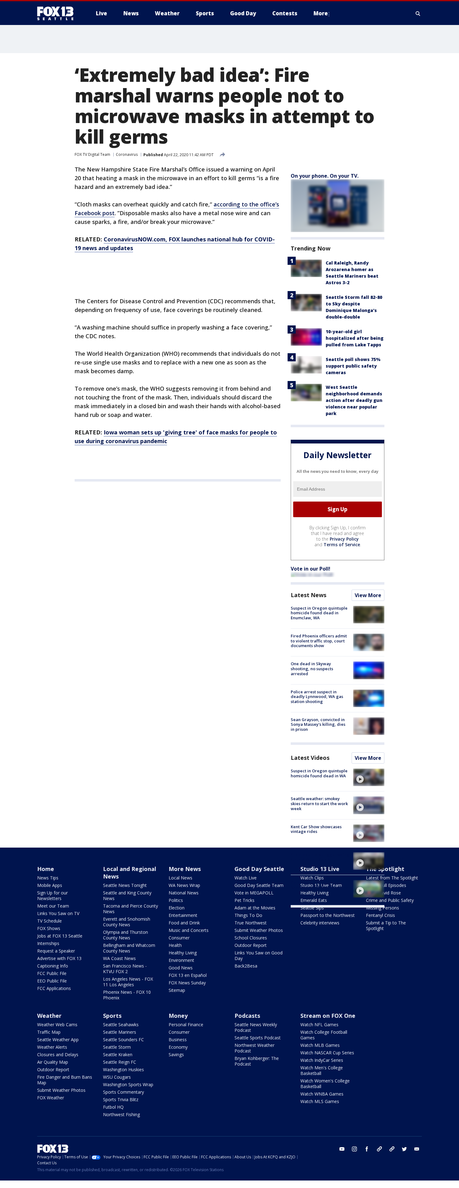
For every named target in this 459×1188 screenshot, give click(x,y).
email (417, 1149)
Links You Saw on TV (58, 913)
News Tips (47, 878)
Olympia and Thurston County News (125, 935)
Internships (48, 943)
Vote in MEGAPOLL (254, 893)
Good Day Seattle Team (259, 885)
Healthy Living (183, 953)
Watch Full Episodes (386, 885)
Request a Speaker (56, 951)
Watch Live (245, 878)
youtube (342, 1149)
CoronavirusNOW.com (134, 239)
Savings (176, 1054)
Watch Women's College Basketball (325, 1083)
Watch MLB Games (320, 1045)
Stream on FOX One (327, 1015)
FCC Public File (52, 973)
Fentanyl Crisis (380, 915)
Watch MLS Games (319, 1101)
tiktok (379, 1149)
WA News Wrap (184, 885)
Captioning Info (52, 966)
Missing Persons (382, 908)
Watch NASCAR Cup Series (327, 1053)
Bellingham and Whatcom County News (129, 948)
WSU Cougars (117, 1077)
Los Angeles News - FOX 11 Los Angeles (128, 982)
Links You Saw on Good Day (258, 955)
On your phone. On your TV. (324, 175)
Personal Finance (186, 1024)
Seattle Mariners (119, 1032)
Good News (181, 968)
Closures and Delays (57, 1054)
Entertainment (183, 915)
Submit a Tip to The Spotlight (386, 925)
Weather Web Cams (57, 1024)
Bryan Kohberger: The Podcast (256, 1061)
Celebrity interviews (319, 923)
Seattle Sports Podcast (257, 1038)
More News (185, 869)
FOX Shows (48, 928)
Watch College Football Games (323, 1035)
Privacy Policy (344, 539)
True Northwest (250, 923)
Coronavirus (127, 154)
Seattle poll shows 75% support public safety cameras (353, 365)
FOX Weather (50, 1098)
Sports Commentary (123, 1092)
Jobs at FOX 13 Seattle (59, 936)
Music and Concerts (189, 930)
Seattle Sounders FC (123, 1039)
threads (392, 1149)
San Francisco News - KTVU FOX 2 (125, 968)
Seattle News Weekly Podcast (255, 1027)
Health (175, 945)
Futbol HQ (113, 1107)
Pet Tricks (244, 900)
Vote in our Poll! (310, 568)
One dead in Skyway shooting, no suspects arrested (312, 668)
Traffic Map (49, 1032)
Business (178, 1039)
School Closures (250, 938)
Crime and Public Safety (390, 900)
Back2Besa (245, 966)
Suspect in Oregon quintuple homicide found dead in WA (319, 773)
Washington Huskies (123, 1069)
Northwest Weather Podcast (254, 1048)
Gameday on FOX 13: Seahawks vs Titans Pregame (319, 884)
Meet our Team (53, 906)
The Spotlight (385, 869)
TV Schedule (49, 921)
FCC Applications (54, 988)
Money (178, 1015)
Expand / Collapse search (418, 13)
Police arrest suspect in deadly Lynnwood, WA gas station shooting (317, 696)
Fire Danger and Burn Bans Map (64, 1080)
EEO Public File (52, 981)
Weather (49, 1015)
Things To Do (248, 915)
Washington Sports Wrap (128, 1084)
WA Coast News (119, 958)
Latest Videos (310, 757)
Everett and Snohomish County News (126, 922)
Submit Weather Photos (258, 930)
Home (45, 869)
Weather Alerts (52, 1047)
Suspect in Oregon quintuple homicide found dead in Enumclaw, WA (319, 613)
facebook (367, 1149)
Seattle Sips (312, 908)
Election (177, 908)
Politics (176, 900)
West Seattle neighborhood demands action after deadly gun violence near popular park (354, 400)
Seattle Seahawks (121, 1024)
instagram (354, 1149)
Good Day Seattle (259, 869)
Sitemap (177, 990)
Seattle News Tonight (125, 885)
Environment (181, 960)
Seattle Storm (117, 1047)
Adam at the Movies (254, 908)
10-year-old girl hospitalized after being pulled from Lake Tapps (354, 338)
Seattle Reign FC (119, 1062)
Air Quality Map (52, 1062)
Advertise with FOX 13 (59, 958)
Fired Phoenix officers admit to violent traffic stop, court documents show (319, 640)
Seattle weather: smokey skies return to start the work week (319, 803)
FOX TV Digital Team (92, 154)
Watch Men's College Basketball (321, 1070)
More (320, 13)
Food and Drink (184, 923)
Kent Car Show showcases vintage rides (316, 829)
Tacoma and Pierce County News (130, 908)
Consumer (179, 938)
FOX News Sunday (187, 983)
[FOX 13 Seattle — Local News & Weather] (57, 13)
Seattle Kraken (117, 1054)
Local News (180, 878)
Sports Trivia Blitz (120, 1099)
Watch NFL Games (319, 1024)
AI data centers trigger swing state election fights (320, 857)
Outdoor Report (250, 945)
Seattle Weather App (58, 1039)
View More (368, 595)
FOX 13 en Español (188, 975)
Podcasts (247, 1015)
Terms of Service (341, 544)
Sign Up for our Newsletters (52, 895)
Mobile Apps (49, 885)
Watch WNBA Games (321, 1094)
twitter (404, 1149)
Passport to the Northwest (327, 915)
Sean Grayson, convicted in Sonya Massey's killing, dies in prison (318, 724)
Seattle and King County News (127, 895)
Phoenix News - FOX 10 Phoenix (127, 995)
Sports (112, 1015)
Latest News (308, 595)
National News (184, 893)
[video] (368, 777)
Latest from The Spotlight (392, 878)
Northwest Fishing (121, 1114)
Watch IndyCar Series (321, 1060)
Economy (178, 1047)
